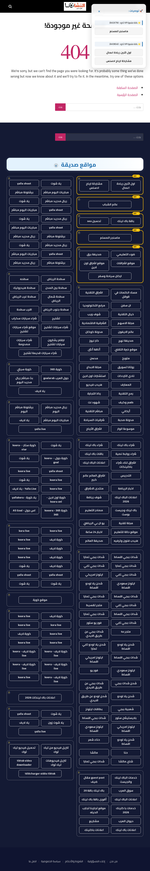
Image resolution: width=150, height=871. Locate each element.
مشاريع (94, 821)
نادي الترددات (125, 375)
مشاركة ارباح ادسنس (94, 185)
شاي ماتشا (126, 761)
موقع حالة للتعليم (126, 531)
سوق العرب (126, 790)
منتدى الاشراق (94, 488)
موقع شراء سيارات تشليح (24, 329)
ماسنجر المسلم (110, 237)
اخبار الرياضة (126, 488)
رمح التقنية (126, 393)
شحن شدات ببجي (126, 683)
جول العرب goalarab (56, 378)
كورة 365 (56, 369)
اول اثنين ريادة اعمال (126, 185)
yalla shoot (24, 183)
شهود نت (94, 402)
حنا (126, 752)
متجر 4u (126, 631)
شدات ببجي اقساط (126, 557)
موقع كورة (40, 599)
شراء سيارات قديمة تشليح (40, 353)
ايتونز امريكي (94, 574)
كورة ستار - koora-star (24, 447)
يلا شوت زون (56, 722)
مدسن (94, 358)
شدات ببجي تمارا (93, 557)
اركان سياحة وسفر (110, 276)
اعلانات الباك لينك (94, 462)
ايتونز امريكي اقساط (94, 659)
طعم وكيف (125, 402)
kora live (24, 530)
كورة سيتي (24, 369)
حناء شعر (94, 739)
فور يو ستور (94, 622)
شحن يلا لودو (125, 696)
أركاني (125, 411)
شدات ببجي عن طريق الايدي (94, 633)
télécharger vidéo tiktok (40, 773)
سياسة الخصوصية (51, 861)
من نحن (114, 861)
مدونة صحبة (126, 419)
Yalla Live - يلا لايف (24, 488)
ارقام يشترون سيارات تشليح (56, 342)
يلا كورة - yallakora (24, 497)
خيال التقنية (126, 314)
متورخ (126, 358)
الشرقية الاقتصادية (94, 323)
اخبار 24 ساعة (94, 531)
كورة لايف (56, 539)
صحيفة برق (94, 254)
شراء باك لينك (126, 445)
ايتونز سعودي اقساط (126, 585)
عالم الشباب (110, 204)
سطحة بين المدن (56, 287)
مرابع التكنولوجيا (94, 305)
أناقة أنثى (94, 349)
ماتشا (94, 752)
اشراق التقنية (94, 292)
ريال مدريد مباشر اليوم (56, 409)
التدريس (126, 475)
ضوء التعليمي (125, 254)
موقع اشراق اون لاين (94, 265)
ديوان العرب (125, 821)
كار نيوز (94, 340)
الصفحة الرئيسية (127, 95)
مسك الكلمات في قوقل (125, 294)
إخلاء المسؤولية (96, 861)
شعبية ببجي (126, 709)
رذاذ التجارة (94, 393)
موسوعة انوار (125, 428)
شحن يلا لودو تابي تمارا (94, 646)
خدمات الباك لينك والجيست (126, 779)
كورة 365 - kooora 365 (56, 512)
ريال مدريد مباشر (56, 201)
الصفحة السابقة (127, 88)
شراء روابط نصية (125, 453)
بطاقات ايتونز (94, 709)
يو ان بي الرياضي (93, 523)
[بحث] (11, 6)
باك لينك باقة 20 (94, 790)
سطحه (24, 279)
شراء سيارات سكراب (24, 318)
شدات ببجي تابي (94, 565)
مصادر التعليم (94, 510)
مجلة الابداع (94, 367)
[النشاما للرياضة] (75, 6)
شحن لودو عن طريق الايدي (94, 698)
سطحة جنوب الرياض (56, 309)
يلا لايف (40, 391)
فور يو (94, 670)
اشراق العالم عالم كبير (94, 477)
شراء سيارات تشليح (56, 327)
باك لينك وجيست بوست (126, 512)
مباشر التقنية (94, 411)
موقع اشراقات (126, 263)
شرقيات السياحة (94, 419)
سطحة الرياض (56, 279)
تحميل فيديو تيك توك (24, 749)
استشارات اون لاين (94, 375)
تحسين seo (94, 221)
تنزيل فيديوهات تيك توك (56, 762)
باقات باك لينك (94, 453)
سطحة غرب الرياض (24, 296)
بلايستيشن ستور (126, 717)
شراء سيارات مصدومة (24, 342)
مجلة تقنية (126, 523)
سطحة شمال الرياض (56, 298)
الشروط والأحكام (74, 861)
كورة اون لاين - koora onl (56, 499)
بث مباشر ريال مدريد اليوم (24, 380)
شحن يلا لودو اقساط (94, 585)
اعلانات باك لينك (126, 829)
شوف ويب (94, 314)
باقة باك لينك (125, 221)
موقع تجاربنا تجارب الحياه (94, 810)
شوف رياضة (94, 497)
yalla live (40, 428)
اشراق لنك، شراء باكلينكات (126, 464)
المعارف (126, 384)
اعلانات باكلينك (94, 829)
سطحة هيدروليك (24, 287)
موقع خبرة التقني (126, 349)
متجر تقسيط (94, 605)
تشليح (56, 318)
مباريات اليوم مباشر (56, 192)
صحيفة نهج (125, 340)
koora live (24, 471)
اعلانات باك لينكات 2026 (40, 697)
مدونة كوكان (94, 331)
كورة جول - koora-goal (56, 460)
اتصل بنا (33, 861)
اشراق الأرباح (94, 428)
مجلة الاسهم (126, 323)
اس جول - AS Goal (24, 510)
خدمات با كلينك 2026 (126, 810)
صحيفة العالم (94, 540)
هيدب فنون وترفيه (126, 540)
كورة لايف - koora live (56, 653)
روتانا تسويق (126, 367)
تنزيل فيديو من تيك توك (56, 749)
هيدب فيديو (94, 384)
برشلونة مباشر (24, 192)
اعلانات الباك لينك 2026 (126, 499)
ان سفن (126, 305)
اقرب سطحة (24, 309)
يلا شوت (56, 183)
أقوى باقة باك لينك (94, 799)
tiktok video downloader (24, 762)
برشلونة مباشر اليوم (24, 409)
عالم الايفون (126, 331)
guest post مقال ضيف (94, 779)
